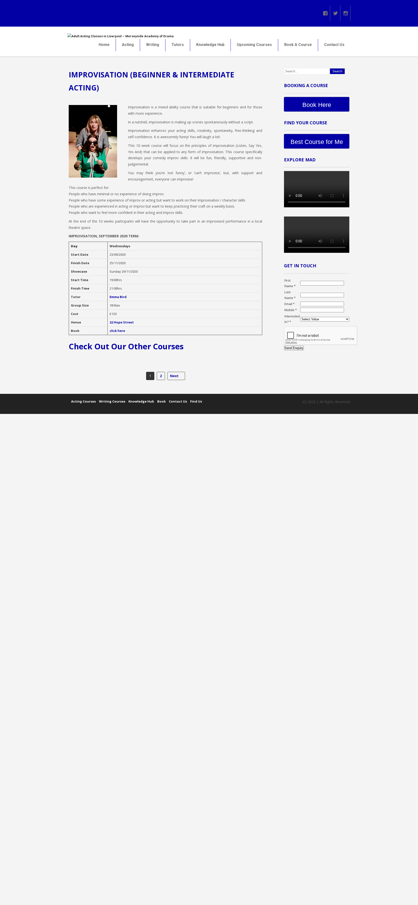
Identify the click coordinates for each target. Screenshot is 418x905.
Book (161, 401)
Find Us (196, 401)
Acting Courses (83, 401)
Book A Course (298, 44)
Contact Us (334, 44)
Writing (152, 44)
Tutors (178, 44)
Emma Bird (118, 297)
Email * (289, 304)
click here (117, 331)
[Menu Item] (325, 11)
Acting (128, 44)
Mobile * (290, 310)
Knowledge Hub (210, 44)
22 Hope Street (122, 322)
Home (104, 44)
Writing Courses (112, 401)
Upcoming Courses (254, 44)
